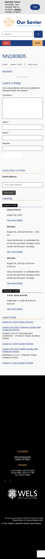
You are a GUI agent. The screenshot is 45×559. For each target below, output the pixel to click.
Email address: (9, 176)
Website (6, 143)
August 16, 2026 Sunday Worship (17, 363)
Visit (35, 7)
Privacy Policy (17, 520)
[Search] (38, 34)
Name (5, 122)
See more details (14, 220)
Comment (7, 95)
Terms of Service (32, 520)
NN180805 (7, 71)
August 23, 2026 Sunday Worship (17, 344)
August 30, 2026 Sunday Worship (17, 322)
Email (5, 133)
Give (37, 43)
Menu (6, 43)
